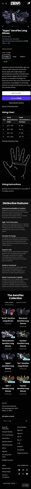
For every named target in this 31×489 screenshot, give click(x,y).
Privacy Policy (6, 472)
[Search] (6, 3)
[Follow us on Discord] (19, 470)
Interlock (20, 446)
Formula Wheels (7, 432)
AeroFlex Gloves (7, 441)
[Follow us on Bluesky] (27, 474)
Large (14, 56)
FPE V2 (19, 437)
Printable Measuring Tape (10, 141)
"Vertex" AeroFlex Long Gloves (23, 388)
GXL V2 (19, 440)
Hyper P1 (19, 430)
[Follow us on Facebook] (23, 474)
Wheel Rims (5, 438)
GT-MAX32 (20, 450)
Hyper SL (20, 433)
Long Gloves (9, 302)
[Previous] (3, 26)
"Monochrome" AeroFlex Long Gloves (8, 343)
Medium (22, 56)
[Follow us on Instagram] (23, 470)
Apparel (4, 451)
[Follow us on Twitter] (27, 470)
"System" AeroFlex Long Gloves (23, 343)
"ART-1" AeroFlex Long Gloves (8, 388)
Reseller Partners (7, 460)
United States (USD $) (9, 483)
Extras (4, 448)
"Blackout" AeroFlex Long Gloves (23, 321)
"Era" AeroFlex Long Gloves (23, 364)
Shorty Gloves (21, 302)
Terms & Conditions (5, 476)
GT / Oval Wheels (7, 435)
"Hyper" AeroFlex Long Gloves (8, 366)
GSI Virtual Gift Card (6, 456)
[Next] (28, 26)
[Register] (26, 421)
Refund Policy (6, 468)
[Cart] (28, 3)
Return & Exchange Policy (10, 106)
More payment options (16, 103)
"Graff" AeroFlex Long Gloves (8, 319)
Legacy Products (22, 453)
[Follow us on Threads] (19, 474)
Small (5, 62)
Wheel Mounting (7, 445)
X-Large (6, 56)
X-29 (18, 443)
